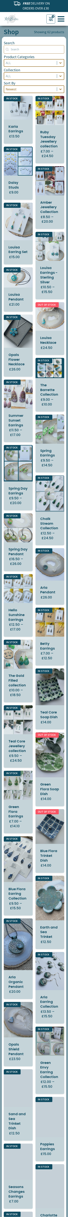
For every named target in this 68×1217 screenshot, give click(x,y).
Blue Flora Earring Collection (17, 894)
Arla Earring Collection (49, 1002)
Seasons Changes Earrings (16, 1191)
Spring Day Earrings (18, 491)
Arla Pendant (47, 590)
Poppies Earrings (47, 1146)
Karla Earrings (15, 129)
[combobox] (30, 62)
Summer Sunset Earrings (15, 420)
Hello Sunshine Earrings (16, 615)
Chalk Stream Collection (49, 523)
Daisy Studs (13, 185)
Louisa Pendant (16, 297)
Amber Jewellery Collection (49, 207)
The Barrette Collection (49, 390)
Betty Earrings (47, 646)
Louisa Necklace (48, 340)
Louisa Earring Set (18, 249)
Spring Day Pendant (18, 551)
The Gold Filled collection (17, 680)
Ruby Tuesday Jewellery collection (49, 139)
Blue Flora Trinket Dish (48, 855)
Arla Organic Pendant (16, 982)
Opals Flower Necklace (16, 359)
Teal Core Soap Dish (49, 714)
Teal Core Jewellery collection (17, 746)
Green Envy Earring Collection (49, 1069)
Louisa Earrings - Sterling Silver (49, 274)
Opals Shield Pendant (16, 1049)
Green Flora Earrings (15, 811)
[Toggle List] (60, 62)
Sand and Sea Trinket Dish (17, 1121)
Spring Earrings (47, 453)
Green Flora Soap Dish (49, 789)
